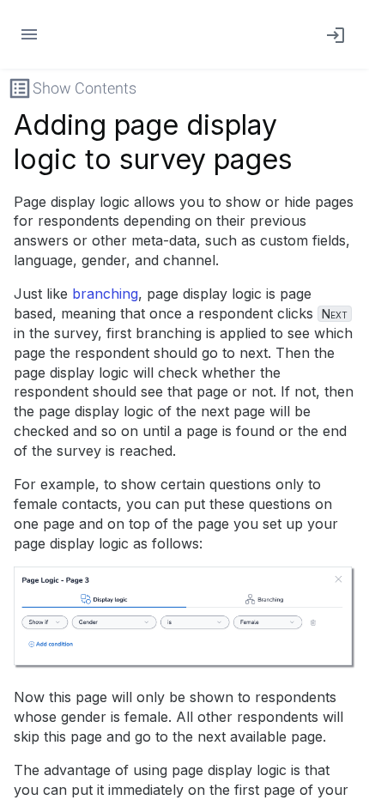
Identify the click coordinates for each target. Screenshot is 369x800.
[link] (332, 34)
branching (105, 293)
